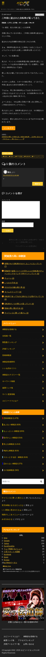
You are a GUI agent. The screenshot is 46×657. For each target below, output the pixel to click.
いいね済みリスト (9, 368)
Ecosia (6, 560)
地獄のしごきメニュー (11, 515)
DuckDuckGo (9, 546)
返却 (12, 156)
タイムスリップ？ (12, 292)
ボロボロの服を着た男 (14, 287)
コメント (6, 200)
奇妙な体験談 (8, 153)
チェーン (9, 278)
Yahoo (6, 543)
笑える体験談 (11, 444)
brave (6, 557)
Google (7, 541)
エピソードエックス (29, 650)
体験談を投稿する (9, 329)
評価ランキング (8, 349)
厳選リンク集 (7, 388)
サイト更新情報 (8, 394)
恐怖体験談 (10, 418)
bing (5, 538)
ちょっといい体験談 (13, 431)
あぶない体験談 (12, 425)
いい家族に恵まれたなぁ (11, 510)
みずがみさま (7, 519)
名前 (3, 221)
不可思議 (19, 156)
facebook (7, 554)
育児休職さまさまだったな (12, 505)
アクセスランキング (26, 640)
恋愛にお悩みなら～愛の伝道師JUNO (23, 622)
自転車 (28, 156)
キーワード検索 (8, 381)
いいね (8, 128)
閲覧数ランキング (9, 342)
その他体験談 (11, 470)
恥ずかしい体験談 (12, 438)
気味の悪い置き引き (13, 308)
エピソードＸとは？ (10, 401)
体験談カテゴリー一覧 (11, 375)
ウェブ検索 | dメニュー (13, 549)
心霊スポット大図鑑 (12, 552)
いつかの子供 (11, 283)
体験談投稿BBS (8, 362)
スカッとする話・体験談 (15, 457)
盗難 (5, 156)
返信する (37, 184)
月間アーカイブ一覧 (12, 644)
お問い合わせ (28, 644)
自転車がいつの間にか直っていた (19, 304)
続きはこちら (7, 566)
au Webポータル (10, 563)
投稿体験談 (6, 355)
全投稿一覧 (6, 336)
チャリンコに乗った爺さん (16, 313)
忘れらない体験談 (12, 464)
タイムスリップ (38, 156)
